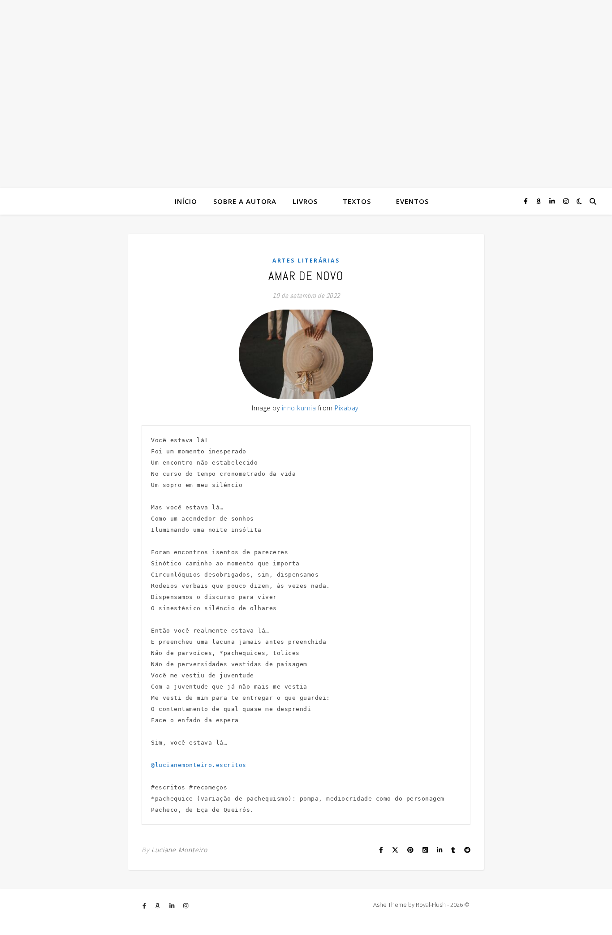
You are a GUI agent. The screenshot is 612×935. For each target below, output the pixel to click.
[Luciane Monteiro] (306, 94)
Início (186, 201)
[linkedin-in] (552, 201)
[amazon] (539, 201)
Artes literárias (306, 260)
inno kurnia (299, 408)
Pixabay (346, 408)
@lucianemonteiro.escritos (198, 765)
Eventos (412, 201)
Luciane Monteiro (179, 849)
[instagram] (566, 201)
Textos (357, 201)
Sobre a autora (244, 201)
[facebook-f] (527, 201)
